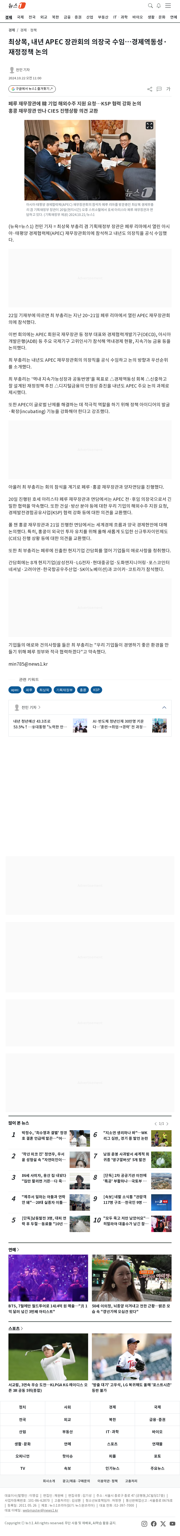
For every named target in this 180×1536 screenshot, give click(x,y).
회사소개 (49, 1481)
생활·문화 (23, 1444)
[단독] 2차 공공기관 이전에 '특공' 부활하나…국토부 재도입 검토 (124, 1181)
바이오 (157, 1431)
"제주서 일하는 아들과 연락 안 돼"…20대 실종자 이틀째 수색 (44, 1202)
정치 (22, 1407)
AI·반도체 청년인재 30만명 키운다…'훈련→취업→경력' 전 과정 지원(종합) (118, 724)
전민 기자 (23, 70)
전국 (22, 1419)
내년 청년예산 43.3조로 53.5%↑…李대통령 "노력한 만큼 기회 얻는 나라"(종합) (40, 724)
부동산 (67, 1431)
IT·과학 (112, 1431)
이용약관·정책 (108, 1481)
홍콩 (83, 690)
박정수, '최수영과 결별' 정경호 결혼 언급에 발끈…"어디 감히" (44, 1138)
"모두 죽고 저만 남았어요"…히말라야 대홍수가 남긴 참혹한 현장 (126, 1224)
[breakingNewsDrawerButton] (158, 5)
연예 (12, 1250)
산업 (22, 1431)
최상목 (44, 690)
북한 (112, 1419)
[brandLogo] (17, 5)
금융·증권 (157, 1419)
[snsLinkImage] (144, 1523)
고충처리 (131, 1481)
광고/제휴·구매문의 (76, 1481)
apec (15, 690)
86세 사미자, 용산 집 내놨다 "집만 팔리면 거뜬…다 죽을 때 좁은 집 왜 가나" (44, 1181)
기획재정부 (64, 690)
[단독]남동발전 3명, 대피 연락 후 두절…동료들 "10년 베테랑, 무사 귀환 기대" (44, 1224)
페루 (29, 690)
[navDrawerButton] (168, 5)
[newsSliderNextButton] (167, 1124)
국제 (157, 1407)
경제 (11, 30)
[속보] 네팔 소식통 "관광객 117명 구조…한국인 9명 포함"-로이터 (124, 1202)
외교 (67, 1419)
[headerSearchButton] (150, 5)
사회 (67, 1407)
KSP (96, 690)
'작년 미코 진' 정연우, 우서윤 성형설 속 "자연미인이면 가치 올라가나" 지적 (43, 1160)
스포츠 (14, 1328)
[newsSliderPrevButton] (156, 1124)
